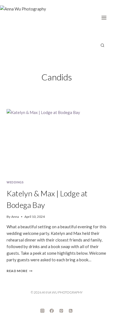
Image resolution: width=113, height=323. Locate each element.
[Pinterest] (61, 310)
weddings (15, 182)
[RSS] (71, 310)
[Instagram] (42, 310)
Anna (15, 217)
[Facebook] (52, 310)
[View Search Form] (102, 45)
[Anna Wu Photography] (27, 19)
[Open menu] (105, 16)
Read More (19, 271)
